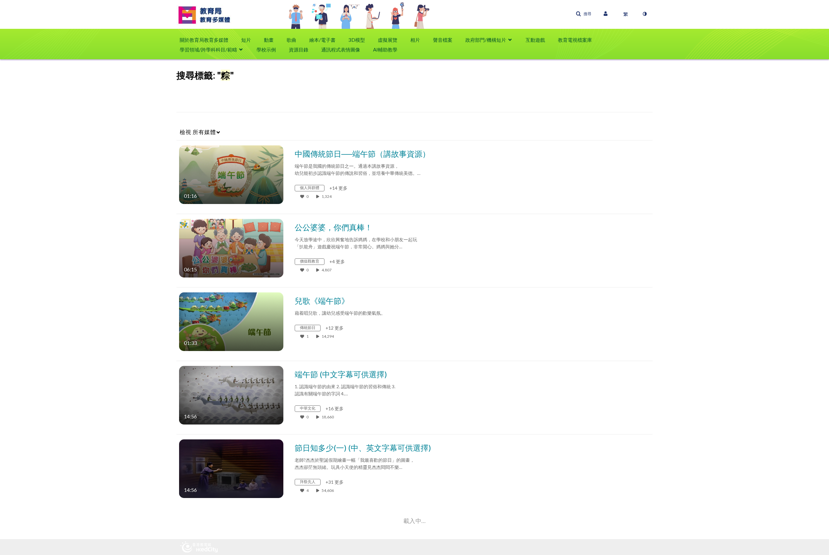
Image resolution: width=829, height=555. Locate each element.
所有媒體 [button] (198, 132)
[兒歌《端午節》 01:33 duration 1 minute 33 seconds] (231, 321)
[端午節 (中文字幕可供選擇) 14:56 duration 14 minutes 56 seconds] (231, 394)
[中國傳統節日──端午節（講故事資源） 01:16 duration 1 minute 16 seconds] (231, 174)
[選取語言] (626, 14)
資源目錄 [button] (298, 49)
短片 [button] (246, 40)
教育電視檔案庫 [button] (575, 40)
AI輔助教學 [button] (385, 49)
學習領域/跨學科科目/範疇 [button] (208, 49)
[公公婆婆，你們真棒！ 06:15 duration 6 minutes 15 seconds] (231, 247)
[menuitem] (207, 40)
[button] (584, 14)
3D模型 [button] (356, 40)
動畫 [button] (269, 40)
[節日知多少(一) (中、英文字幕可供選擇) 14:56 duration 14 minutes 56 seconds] (231, 468)
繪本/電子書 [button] (322, 40)
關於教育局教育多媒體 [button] (204, 40)
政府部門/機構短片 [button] (485, 40)
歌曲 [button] (291, 40)
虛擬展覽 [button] (387, 40)
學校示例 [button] (266, 49)
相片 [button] (415, 40)
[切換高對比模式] (644, 14)
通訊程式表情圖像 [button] (340, 49)
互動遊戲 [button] (535, 40)
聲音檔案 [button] (442, 40)
